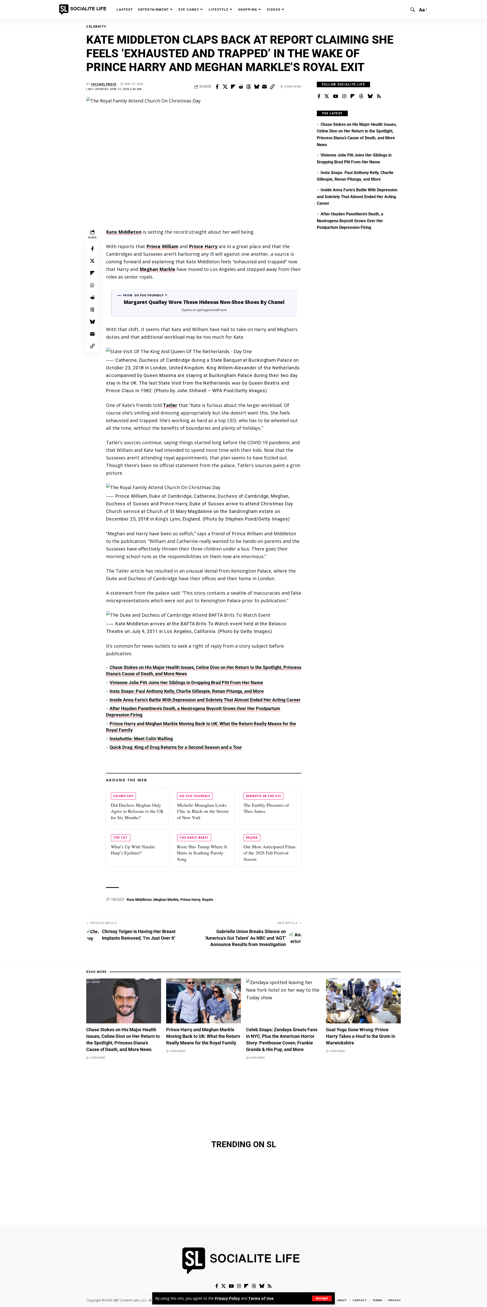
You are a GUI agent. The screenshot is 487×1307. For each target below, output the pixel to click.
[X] (327, 96)
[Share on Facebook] (217, 87)
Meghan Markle (157, 269)
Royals (207, 900)
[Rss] (379, 96)
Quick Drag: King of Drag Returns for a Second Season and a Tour (176, 747)
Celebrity (96, 26)
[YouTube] (335, 96)
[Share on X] (225, 87)
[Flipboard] (353, 96)
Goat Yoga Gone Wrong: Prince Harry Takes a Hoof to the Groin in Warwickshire (360, 1036)
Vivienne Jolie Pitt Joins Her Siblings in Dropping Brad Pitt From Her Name (186, 682)
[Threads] (361, 96)
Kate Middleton (124, 232)
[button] (322, 1298)
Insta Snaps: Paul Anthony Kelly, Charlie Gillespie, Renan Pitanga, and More (187, 691)
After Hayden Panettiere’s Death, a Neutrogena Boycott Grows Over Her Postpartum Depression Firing (350, 221)
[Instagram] (344, 96)
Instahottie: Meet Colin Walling (141, 738)
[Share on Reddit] (240, 87)
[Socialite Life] (83, 9)
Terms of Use (260, 1298)
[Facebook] (319, 96)
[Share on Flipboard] (232, 87)
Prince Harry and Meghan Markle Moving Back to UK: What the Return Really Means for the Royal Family (203, 1036)
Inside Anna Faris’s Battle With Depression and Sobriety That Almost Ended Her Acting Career (205, 699)
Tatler (170, 405)
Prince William (162, 246)
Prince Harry (203, 246)
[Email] (264, 87)
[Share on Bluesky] (256, 87)
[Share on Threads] (248, 87)
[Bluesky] (370, 96)
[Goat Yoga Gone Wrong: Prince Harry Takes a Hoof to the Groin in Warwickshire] (363, 1000)
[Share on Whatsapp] (92, 285)
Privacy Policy (227, 1298)
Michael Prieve (103, 84)
